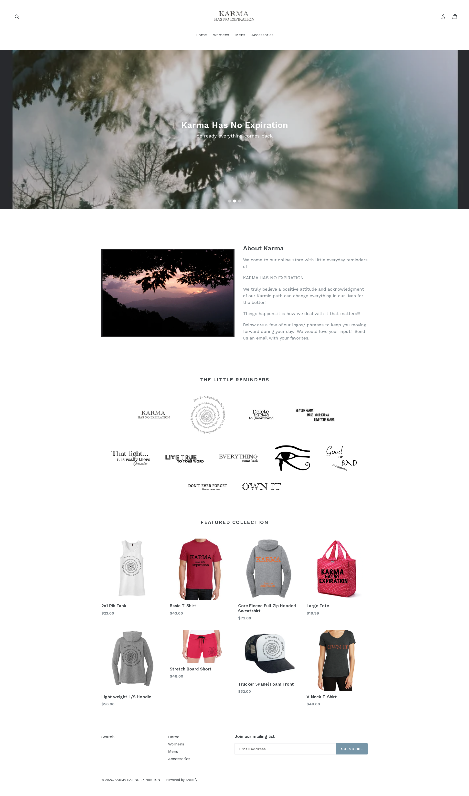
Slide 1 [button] (229, 201)
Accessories (262, 34)
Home (201, 34)
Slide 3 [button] (239, 201)
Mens (240, 34)
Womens (221, 34)
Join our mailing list (254, 736)
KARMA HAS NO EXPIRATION (137, 780)
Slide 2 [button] (234, 201)
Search (108, 736)
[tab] (229, 201)
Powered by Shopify (181, 780)
